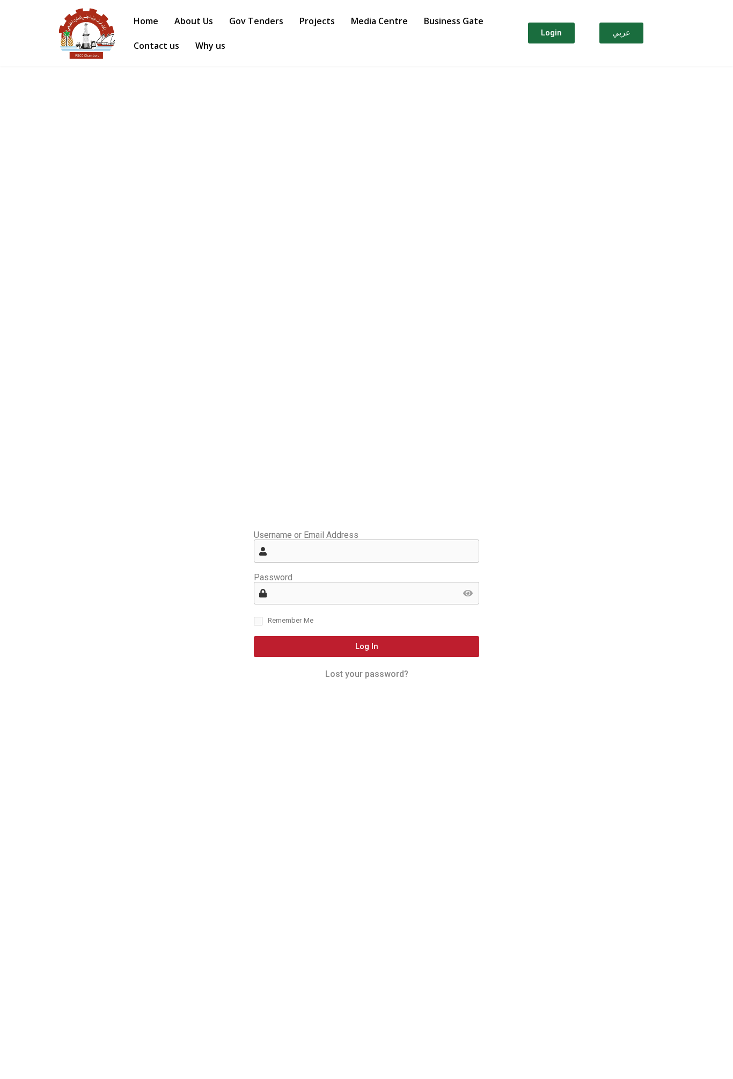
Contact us (156, 46)
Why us (210, 46)
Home (146, 21)
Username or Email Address (306, 535)
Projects (317, 21)
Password (273, 577)
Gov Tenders (256, 21)
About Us (193, 21)
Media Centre (379, 21)
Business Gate (453, 21)
